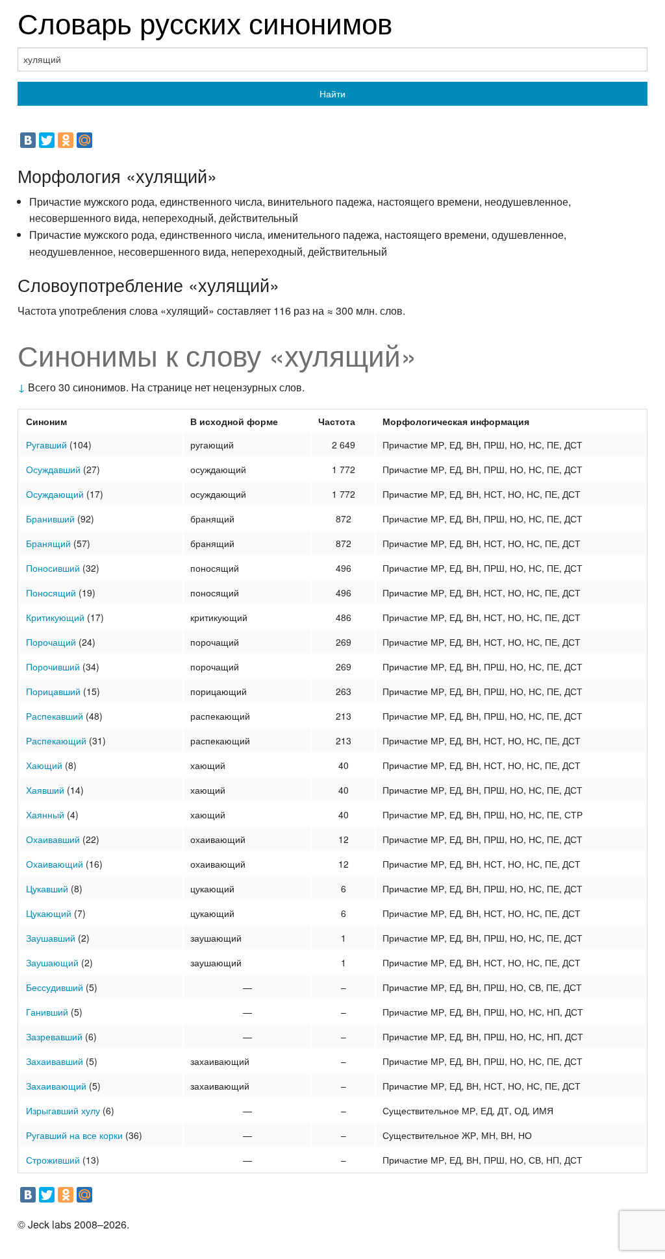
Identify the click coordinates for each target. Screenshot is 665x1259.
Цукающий (48, 913)
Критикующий (55, 617)
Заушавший (50, 937)
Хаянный (45, 814)
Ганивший (47, 1011)
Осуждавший (53, 469)
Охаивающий (54, 863)
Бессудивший (54, 987)
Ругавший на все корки (74, 1135)
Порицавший (53, 691)
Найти (332, 93)
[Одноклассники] (65, 140)
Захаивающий (56, 1085)
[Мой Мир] (84, 140)
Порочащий (51, 641)
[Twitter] (47, 140)
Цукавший (47, 888)
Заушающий (52, 962)
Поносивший (53, 567)
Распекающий (56, 740)
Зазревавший (54, 1036)
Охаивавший (53, 839)
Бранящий (48, 543)
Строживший (53, 1159)
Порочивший (53, 666)
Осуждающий (55, 493)
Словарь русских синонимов (205, 21)
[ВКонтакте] (28, 140)
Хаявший (45, 789)
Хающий (44, 765)
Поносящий (51, 592)
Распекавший (54, 715)
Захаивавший (54, 1061)
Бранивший (50, 518)
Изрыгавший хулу (63, 1110)
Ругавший (46, 444)
